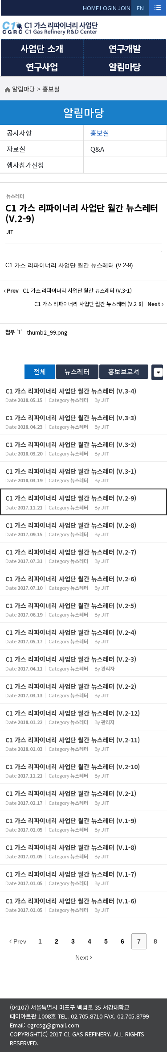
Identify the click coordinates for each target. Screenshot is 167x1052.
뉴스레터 (77, 371)
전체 (39, 371)
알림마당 (125, 66)
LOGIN (108, 8)
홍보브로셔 (123, 371)
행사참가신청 (25, 165)
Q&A (97, 148)
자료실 (16, 148)
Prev (19, 941)
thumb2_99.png (47, 332)
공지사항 (19, 132)
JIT (9, 231)
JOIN (124, 8)
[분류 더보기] (158, 372)
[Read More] (83, 394)
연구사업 (42, 66)
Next (82, 957)
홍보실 (99, 132)
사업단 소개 (41, 48)
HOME (91, 8)
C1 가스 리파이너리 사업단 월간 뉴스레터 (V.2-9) (81, 213)
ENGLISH (140, 10)
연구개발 (125, 48)
